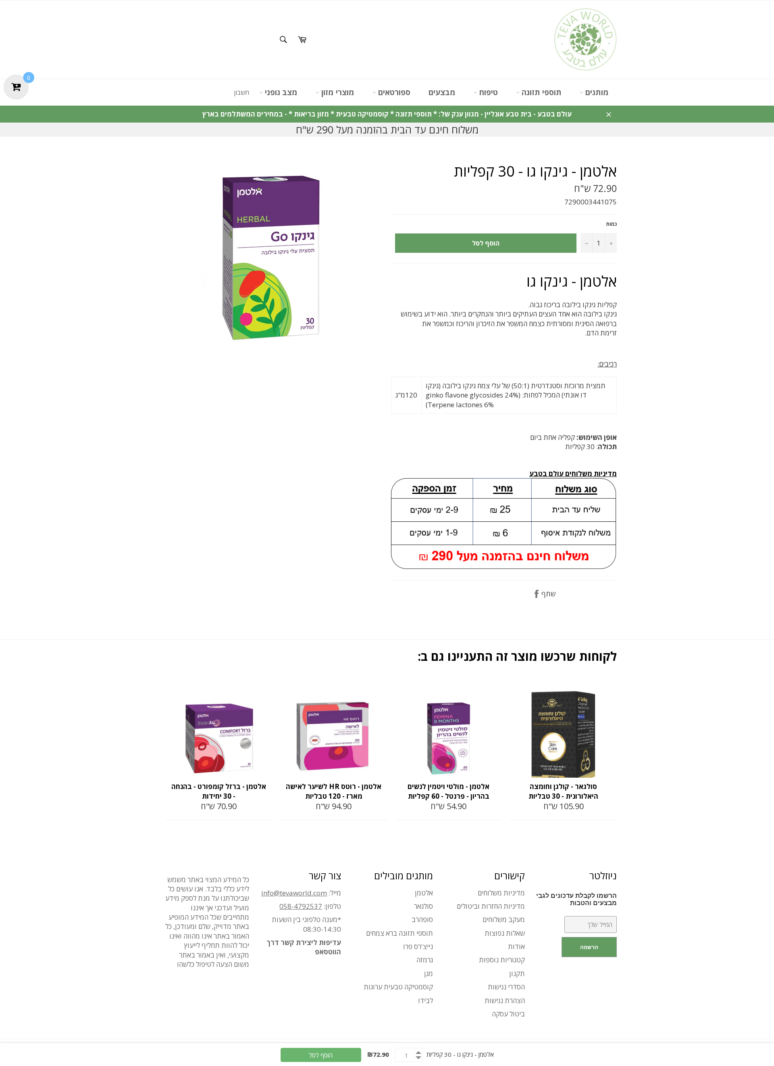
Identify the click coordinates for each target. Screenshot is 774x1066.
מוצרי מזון (336, 92)
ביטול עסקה (508, 1013)
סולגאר (423, 906)
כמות (611, 224)
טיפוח (487, 92)
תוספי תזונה (541, 92)
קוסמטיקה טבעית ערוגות (398, 986)
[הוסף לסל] (265, 687)
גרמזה (424, 959)
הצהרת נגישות (505, 1000)
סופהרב (422, 919)
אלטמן (424, 892)
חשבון (241, 92)
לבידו (425, 1000)
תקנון (517, 973)
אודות (516, 946)
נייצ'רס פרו (418, 946)
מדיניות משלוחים (501, 892)
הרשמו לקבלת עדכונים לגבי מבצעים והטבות (576, 899)
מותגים (596, 92)
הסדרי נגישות (506, 986)
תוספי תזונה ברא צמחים (399, 933)
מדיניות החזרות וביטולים (491, 906)
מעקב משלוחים (504, 919)
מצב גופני (280, 92)
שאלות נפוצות (505, 933)
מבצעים (442, 92)
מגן (428, 973)
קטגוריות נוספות (502, 959)
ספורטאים (393, 92)
